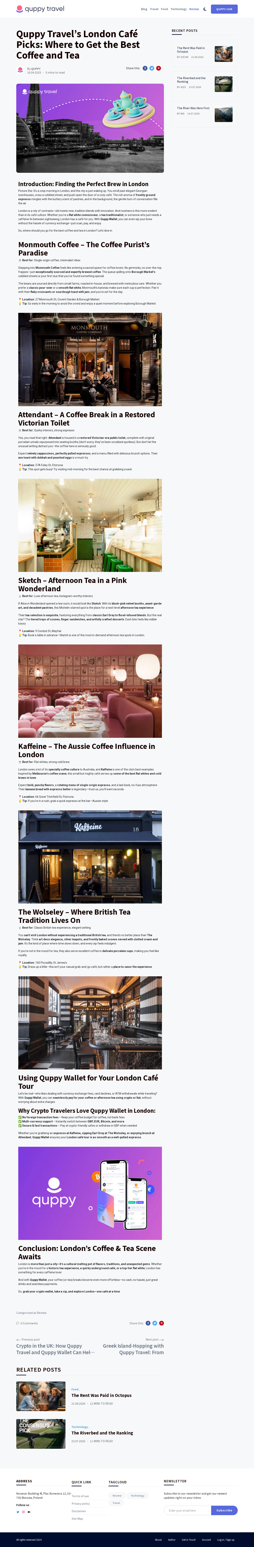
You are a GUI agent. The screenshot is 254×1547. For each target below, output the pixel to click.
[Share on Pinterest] (158, 68)
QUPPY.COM (224, 9)
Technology (79, 1427)
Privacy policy (81, 1503)
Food (74, 1389)
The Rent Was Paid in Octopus (101, 1395)
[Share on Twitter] (151, 68)
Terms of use (80, 1496)
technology (137, 1495)
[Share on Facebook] (145, 68)
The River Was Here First (193, 108)
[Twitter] (17, 1512)
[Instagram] (23, 1512)
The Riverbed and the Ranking (102, 1433)
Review (41, 1313)
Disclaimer (79, 1511)
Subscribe (224, 1510)
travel (116, 1503)
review (117, 1495)
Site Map (77, 1519)
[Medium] (29, 1512)
